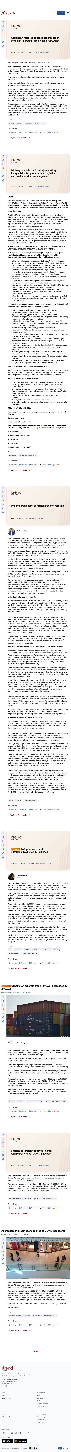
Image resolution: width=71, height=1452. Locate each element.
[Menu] (68, 13)
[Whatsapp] (4, 1433)
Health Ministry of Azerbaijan (27, 455)
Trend (10, 73)
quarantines (36, 1315)
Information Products (8, 1417)
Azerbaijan (12, 455)
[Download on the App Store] (7, 1441)
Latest (4, 1395)
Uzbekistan (20, 1102)
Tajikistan (27, 950)
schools (11, 123)
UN (10, 950)
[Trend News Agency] (7, 1368)
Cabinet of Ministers (15, 1198)
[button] (3, 21)
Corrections (40, 1406)
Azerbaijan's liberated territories (35, 123)
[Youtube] (16, 1433)
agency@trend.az (6, 1386)
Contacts (39, 1401)
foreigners (28, 1198)
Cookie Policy (41, 1422)
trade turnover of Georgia (35, 1102)
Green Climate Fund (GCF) (30, 953)
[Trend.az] (8, 13)
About (38, 1395)
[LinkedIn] (24, 1433)
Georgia (11, 1102)
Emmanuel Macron (30, 800)
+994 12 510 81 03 (7, 1383)
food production (14, 953)
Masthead (40, 1398)
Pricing (4, 1414)
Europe (19, 800)
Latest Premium (6, 1398)
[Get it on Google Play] (20, 1441)
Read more (19, 533)
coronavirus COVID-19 (49, 1198)
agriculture (18, 950)
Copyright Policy (41, 1419)
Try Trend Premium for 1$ (20, 138)
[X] (12, 1433)
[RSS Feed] (28, 1433)
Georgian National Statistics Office (56, 1102)
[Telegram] (20, 1433)
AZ (63, 1448)
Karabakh (20, 123)
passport (36, 1198)
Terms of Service (41, 1414)
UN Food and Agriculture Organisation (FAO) (47, 950)
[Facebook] (8, 1433)
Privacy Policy (41, 1417)
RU (67, 1448)
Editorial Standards (42, 1403)
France (11, 800)
